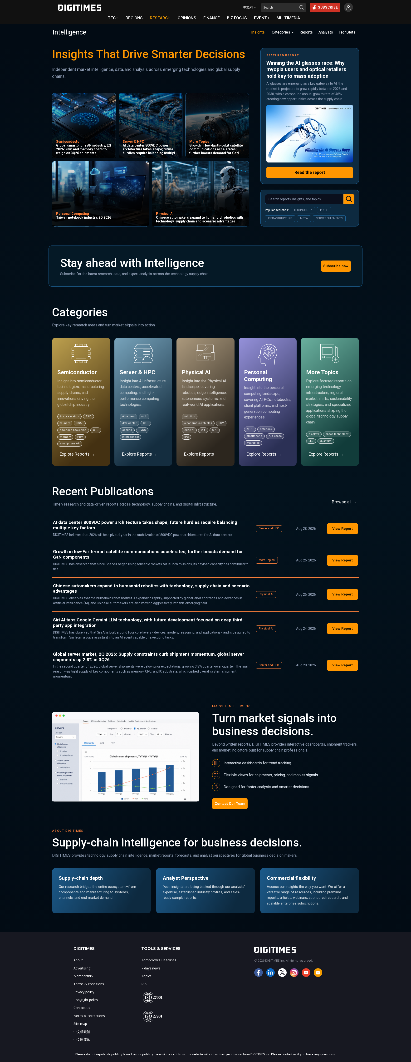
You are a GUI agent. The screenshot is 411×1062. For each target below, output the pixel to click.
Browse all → (344, 501)
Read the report (309, 172)
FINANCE (211, 17)
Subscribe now (335, 266)
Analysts (325, 32)
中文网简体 (81, 1039)
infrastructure (280, 218)
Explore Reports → (77, 454)
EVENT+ (261, 17)
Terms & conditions (88, 984)
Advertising (81, 968)
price (324, 210)
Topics (146, 976)
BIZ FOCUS (237, 17)
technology (303, 210)
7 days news (150, 968)
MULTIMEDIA (288, 17)
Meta (304, 218)
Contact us (81, 1007)
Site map (80, 1023)
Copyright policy (85, 1000)
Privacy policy (83, 992)
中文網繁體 (81, 1031)
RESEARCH (160, 17)
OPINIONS (187, 17)
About (78, 960)
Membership (83, 976)
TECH (113, 17)
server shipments (329, 218)
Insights (258, 32)
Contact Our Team (230, 803)
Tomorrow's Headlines (158, 960)
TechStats (347, 32)
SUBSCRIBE (328, 7)
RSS (144, 984)
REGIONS (134, 17)
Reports (306, 32)
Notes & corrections (89, 1015)
